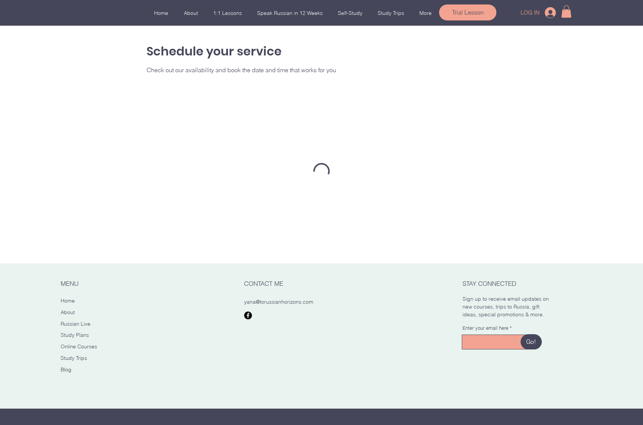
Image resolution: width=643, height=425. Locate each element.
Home (68, 300)
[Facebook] (248, 315)
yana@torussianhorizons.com (278, 301)
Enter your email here (485, 328)
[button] (566, 11)
